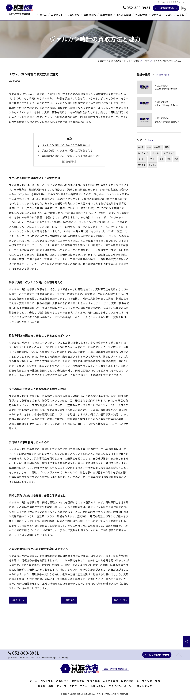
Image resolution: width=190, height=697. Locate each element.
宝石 (149, 147)
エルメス (156, 153)
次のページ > (120, 600)
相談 (176, 159)
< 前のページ (17, 600)
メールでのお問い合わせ (166, 8)
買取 (167, 147)
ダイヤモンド (168, 153)
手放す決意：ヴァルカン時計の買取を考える (67, 150)
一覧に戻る (69, 600)
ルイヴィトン (143, 153)
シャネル (152, 165)
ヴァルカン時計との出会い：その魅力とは (66, 145)
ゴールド (141, 159)
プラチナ (152, 159)
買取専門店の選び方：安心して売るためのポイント (71, 155)
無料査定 (141, 165)
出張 (169, 159)
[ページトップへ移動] (179, 655)
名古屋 (141, 147)
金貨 (161, 159)
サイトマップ (144, 686)
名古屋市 (158, 147)
